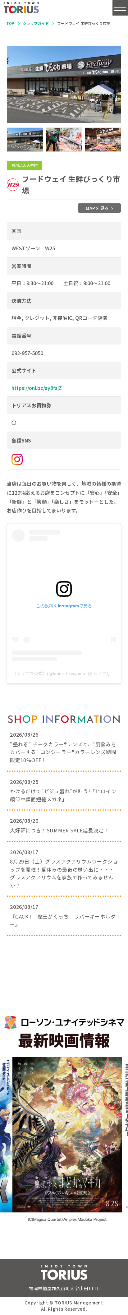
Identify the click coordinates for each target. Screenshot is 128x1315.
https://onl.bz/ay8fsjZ (36, 387)
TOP (10, 23)
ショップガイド (36, 23)
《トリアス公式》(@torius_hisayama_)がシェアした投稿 (68, 673)
